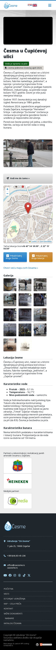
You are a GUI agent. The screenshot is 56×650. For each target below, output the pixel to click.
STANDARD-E (8, 645)
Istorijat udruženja (14, 598)
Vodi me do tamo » (19, 178)
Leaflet (33, 241)
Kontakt (8, 608)
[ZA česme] (10, 7)
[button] (28, 208)
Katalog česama (12, 623)
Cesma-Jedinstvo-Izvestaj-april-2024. (25, 67)
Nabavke (9, 618)
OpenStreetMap (45, 241)
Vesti (6, 593)
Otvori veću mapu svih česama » (20, 267)
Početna (8, 588)
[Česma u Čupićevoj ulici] (28, 165)
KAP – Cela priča (12, 603)
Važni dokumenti (13, 613)
